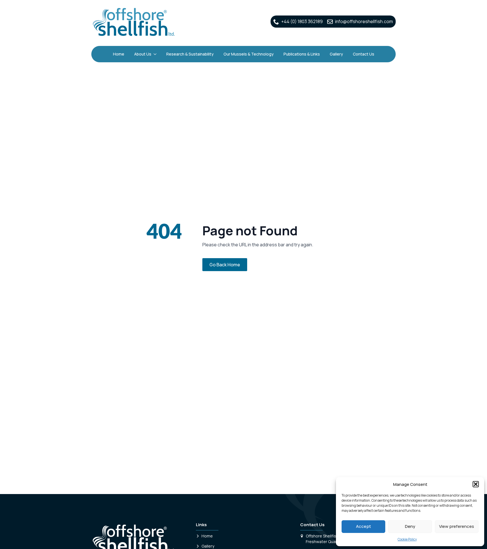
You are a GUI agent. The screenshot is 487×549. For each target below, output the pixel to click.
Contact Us (363, 54)
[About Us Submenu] (155, 54)
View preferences (456, 526)
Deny (410, 526)
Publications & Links (302, 54)
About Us (142, 54)
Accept (363, 526)
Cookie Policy (407, 539)
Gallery (336, 54)
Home (118, 54)
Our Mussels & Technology (248, 54)
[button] (476, 484)
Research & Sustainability (190, 54)
